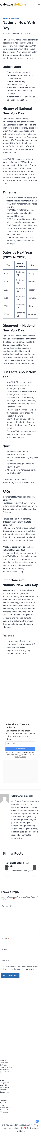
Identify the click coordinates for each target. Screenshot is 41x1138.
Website (5, 960)
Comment (7, 906)
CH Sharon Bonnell (12, 33)
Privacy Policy (5, 1107)
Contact (2, 1105)
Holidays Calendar (11, 18)
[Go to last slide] (6, 867)
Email (5, 949)
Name (5, 938)
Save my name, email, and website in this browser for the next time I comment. (20, 968)
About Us (3, 1103)
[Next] (34, 867)
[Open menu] (39, 4)
